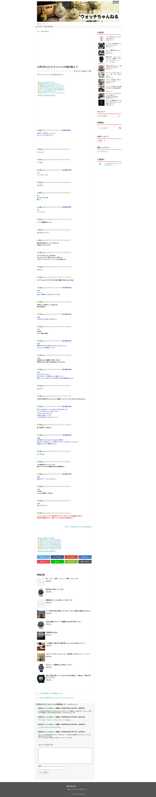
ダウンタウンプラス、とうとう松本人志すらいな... (50, 545)
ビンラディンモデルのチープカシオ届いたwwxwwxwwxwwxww (113, 95)
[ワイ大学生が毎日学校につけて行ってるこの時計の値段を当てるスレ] (41, 614)
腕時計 (86, 71)
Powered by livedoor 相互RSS (46, 95)
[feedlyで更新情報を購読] (114, 2)
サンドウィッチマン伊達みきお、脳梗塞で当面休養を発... (52, 89)
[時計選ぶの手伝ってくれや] (41, 593)
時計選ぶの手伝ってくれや (54, 589)
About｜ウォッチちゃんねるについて (77, 789)
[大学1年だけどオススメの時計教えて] (85, 557)
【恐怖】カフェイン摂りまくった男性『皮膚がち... (50, 541)
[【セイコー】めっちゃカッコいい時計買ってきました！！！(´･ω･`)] (41, 657)
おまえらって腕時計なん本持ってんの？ (59, 665)
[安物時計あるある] (41, 636)
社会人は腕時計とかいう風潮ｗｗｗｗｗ (51, 693)
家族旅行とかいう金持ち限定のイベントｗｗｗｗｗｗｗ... (52, 85)
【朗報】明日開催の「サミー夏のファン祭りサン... (50, 539)
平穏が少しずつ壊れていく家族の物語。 (46, 537)
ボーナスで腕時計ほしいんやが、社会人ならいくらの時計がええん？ (113, 102)
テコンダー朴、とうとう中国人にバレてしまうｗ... (50, 542)
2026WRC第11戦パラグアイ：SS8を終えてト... (49, 83)
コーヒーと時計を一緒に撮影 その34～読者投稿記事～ (113, 88)
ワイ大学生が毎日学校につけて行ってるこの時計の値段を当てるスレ (68, 611)
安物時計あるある (52, 632)
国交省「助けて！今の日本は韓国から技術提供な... (50, 547)
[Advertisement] (64, 49)
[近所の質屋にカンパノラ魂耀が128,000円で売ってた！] (41, 625)
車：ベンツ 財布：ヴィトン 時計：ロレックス (62, 578)
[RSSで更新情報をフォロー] (117, 2)
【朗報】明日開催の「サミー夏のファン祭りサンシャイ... (52, 86)
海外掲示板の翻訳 (48, 26)
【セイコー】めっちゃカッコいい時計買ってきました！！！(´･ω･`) (68, 654)
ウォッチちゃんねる (79, 794)
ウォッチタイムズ (102, 151)
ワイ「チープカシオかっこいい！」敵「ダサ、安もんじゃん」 (113, 74)
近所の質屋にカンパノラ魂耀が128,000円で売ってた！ (64, 621)
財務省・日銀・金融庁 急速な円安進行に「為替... (50, 548)
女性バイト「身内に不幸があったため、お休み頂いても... (52, 88)
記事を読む (49, 581)
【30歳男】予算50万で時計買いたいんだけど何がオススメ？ (66, 643)
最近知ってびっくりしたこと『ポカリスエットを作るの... (52, 92)
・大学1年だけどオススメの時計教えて (80, 526)
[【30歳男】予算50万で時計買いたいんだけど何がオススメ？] (41, 646)
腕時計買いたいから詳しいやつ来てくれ (59, 600)
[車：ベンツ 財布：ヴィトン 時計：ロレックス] (41, 582)
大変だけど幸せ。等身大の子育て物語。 (46, 82)
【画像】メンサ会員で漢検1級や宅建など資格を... (50, 544)
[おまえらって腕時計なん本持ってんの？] (41, 668)
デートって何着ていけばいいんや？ (47, 91)
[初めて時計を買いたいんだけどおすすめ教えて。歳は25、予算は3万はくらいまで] (41, 679)
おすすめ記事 (38, 26)
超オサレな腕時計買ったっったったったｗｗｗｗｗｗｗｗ (56, 697)
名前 (39, 766)
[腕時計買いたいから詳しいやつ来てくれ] (41, 603)
